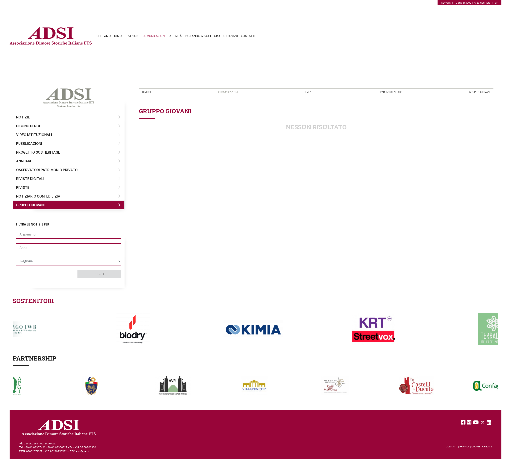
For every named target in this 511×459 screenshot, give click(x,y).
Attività (175, 36)
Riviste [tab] (22, 187)
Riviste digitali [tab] (30, 179)
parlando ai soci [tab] (391, 92)
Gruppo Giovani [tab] (30, 205)
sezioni (133, 36)
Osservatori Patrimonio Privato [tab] (47, 170)
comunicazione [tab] (228, 92)
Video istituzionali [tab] (34, 135)
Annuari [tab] (23, 161)
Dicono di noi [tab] (28, 126)
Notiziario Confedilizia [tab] (38, 196)
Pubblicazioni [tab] (29, 143)
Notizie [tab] (23, 117)
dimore (119, 36)
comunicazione (154, 36)
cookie (476, 446)
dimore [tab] (147, 92)
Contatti (248, 36)
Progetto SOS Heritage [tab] (38, 152)
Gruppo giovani (226, 36)
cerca (99, 274)
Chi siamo (103, 36)
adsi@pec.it (82, 451)
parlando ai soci (198, 36)
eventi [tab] (309, 92)
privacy (465, 446)
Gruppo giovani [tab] (479, 92)
